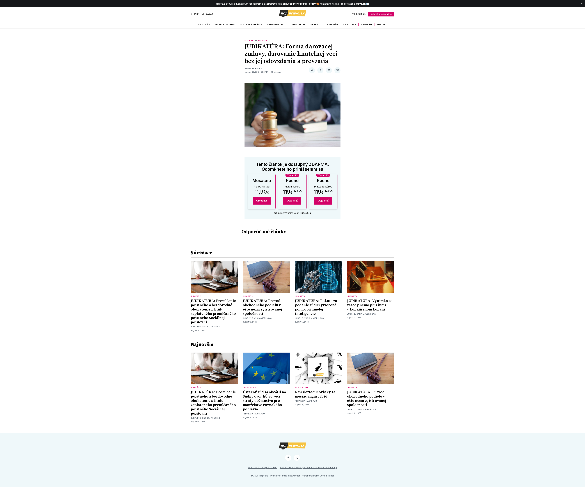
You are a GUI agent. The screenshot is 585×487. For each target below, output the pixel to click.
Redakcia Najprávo (254, 414)
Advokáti (366, 24)
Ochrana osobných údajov (262, 467)
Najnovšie (204, 24)
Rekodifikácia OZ (277, 24)
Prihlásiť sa (359, 14)
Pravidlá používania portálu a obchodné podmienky (308, 467)
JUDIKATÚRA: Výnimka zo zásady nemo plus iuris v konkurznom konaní (369, 305)
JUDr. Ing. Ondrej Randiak (205, 327)
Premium (262, 40)
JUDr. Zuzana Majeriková (257, 318)
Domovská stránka (251, 24)
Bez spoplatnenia (224, 24)
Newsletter (298, 24)
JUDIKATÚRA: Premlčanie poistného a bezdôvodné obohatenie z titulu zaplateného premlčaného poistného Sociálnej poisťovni (213, 312)
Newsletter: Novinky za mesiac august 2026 (315, 394)
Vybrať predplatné (381, 14)
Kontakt (382, 24)
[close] (581, 3)
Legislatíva (332, 24)
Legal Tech (349, 24)
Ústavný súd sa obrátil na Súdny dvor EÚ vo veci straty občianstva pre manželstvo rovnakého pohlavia (264, 401)
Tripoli (331, 475)
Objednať (261, 200)
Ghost (322, 475)
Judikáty (315, 24)
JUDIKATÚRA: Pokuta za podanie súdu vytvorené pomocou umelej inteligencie (316, 307)
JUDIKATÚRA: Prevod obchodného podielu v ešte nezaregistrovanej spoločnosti (262, 307)
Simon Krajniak (253, 68)
